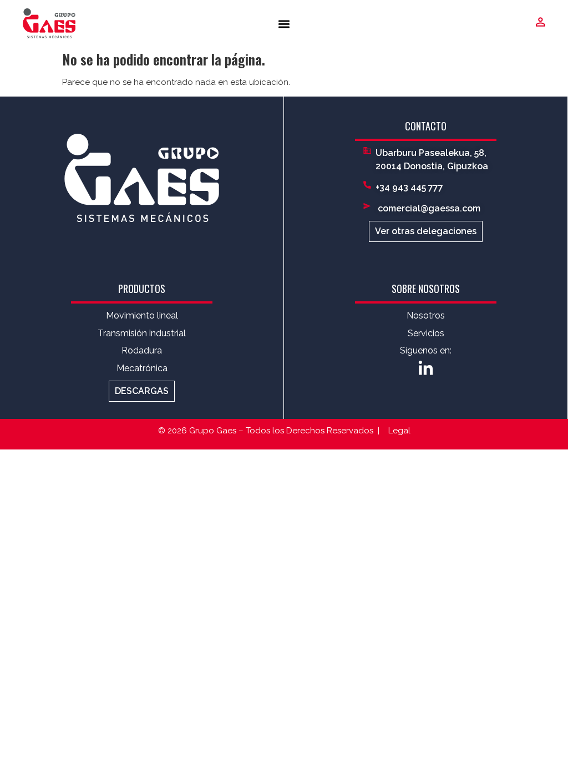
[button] (284, 23)
